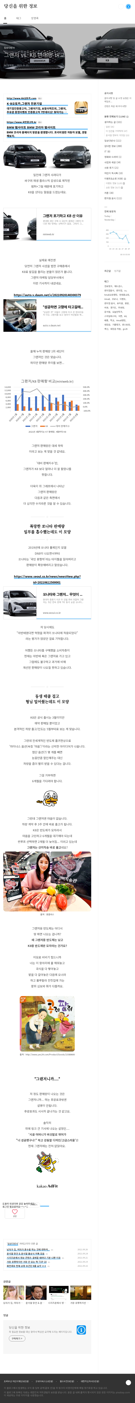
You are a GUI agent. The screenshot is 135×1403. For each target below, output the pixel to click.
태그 (18, 18)
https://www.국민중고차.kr (21, 122)
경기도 (113, 307)
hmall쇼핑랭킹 (110, 294)
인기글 (117, 270)
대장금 (107, 324)
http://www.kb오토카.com (21, 98)
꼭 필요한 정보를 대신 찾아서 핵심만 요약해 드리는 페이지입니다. (40, 1331)
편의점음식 (109, 290)
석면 (120, 316)
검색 (120, 6)
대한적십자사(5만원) (90, 1381)
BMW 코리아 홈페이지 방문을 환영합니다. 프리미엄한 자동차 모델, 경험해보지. (47, 134)
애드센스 (118, 286)
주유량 (121, 307)
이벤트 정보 (114, 183)
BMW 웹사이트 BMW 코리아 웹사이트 (31, 127)
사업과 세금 (112, 162)
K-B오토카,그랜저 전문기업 (24, 103)
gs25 (125, 328)
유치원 (120, 303)
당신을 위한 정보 (20, 6)
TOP (128, 1382)
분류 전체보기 (114, 116)
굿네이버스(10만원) (44, 1381)
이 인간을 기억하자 (116, 131)
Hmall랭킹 (121, 320)
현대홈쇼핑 (124, 294)
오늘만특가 (117, 311)
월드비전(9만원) (67, 1381)
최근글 (107, 270)
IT (107, 151)
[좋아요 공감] (15, 1211)
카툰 (109, 192)
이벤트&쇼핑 (113, 178)
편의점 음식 (113, 198)
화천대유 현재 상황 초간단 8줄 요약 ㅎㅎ (26, 1266)
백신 (106, 328)
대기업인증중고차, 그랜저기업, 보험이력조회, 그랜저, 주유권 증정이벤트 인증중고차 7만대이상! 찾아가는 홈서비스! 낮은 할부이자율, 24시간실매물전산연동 (37, 110)
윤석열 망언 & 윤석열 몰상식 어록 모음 (25, 1253)
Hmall (107, 299)
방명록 (35, 18)
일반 (110, 126)
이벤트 (123, 299)
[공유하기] (7, 1221)
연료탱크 (108, 286)
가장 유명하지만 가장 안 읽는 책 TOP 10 (27, 1261)
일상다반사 (12, 1243)
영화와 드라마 (113, 156)
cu (125, 290)
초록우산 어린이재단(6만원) (16, 1381)
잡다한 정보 (113, 146)
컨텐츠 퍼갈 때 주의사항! (115, 106)
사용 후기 (111, 167)
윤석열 (107, 311)
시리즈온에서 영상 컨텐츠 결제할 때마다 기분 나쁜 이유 (34, 1257)
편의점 (119, 290)
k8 (125, 316)
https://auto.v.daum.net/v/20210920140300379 (47, 295)
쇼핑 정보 (113, 187)
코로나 (115, 299)
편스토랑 (126, 324)
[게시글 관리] (11, 1221)
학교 (112, 320)
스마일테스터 (110, 316)
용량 (127, 303)
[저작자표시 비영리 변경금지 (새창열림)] (44, 1205)
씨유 (106, 307)
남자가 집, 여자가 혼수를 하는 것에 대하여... (28, 1249)
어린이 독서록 (113, 173)
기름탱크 (116, 324)
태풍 (106, 320)
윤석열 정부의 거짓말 (117, 135)
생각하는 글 (113, 122)
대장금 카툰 (115, 328)
